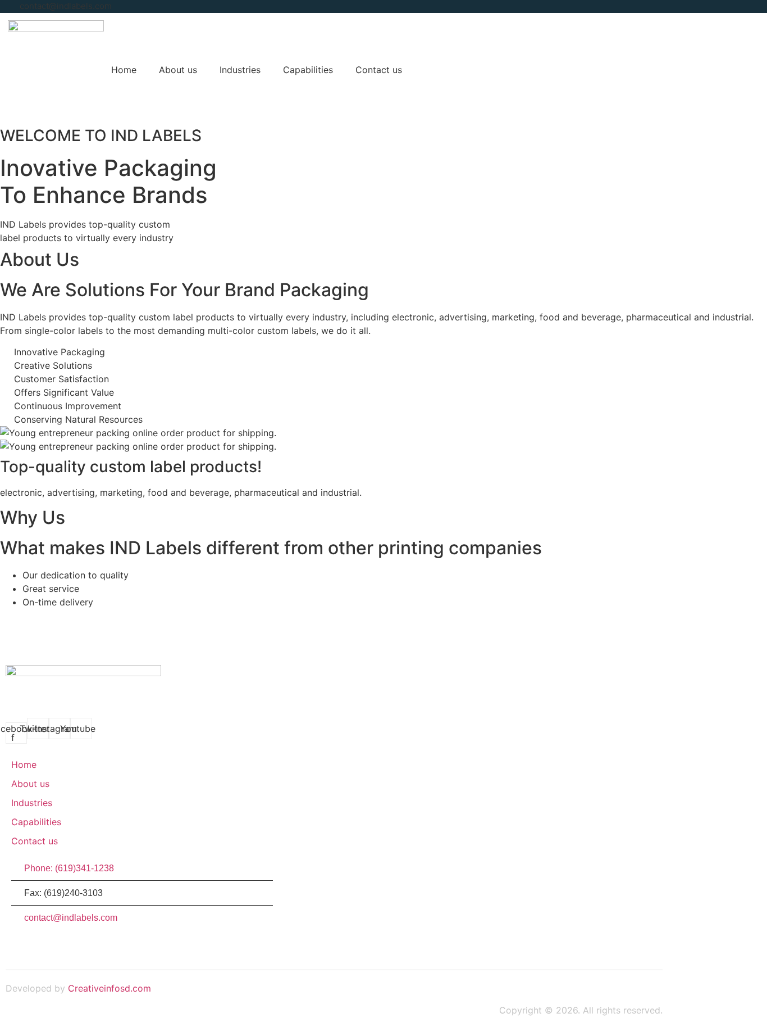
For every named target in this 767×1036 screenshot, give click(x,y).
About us (178, 69)
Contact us (378, 69)
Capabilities (308, 69)
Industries (240, 69)
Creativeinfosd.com (109, 988)
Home (123, 69)
